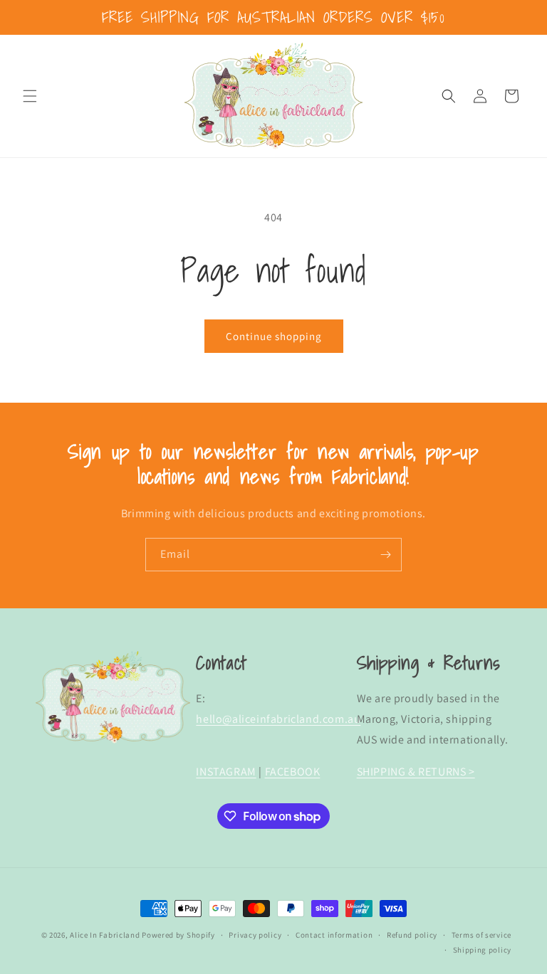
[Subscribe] (385, 554)
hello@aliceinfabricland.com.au (278, 718)
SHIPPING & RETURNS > (416, 771)
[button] (30, 96)
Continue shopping (274, 336)
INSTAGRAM (226, 771)
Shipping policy (482, 950)
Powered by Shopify (178, 935)
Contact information (334, 935)
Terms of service (481, 935)
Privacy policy (255, 935)
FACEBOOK (293, 771)
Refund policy (412, 935)
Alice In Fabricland (105, 935)
